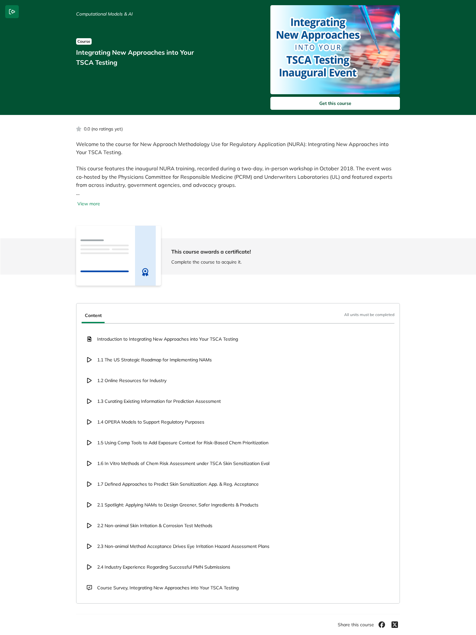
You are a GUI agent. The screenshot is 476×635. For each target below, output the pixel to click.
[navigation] (238, 316)
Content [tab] (93, 315)
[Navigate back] (12, 11)
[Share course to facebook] (382, 624)
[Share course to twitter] (395, 624)
